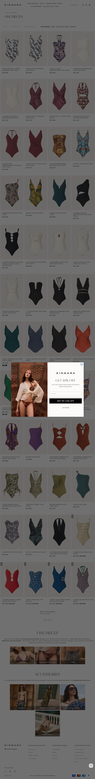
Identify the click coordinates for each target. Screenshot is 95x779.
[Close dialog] (82, 364)
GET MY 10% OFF (65, 401)
